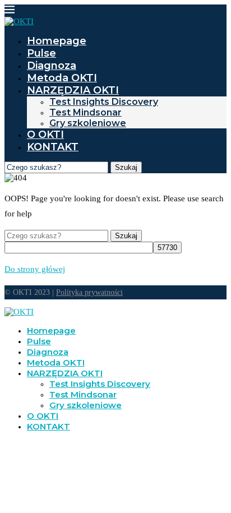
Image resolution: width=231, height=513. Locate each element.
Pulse (41, 53)
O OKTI (45, 134)
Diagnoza (51, 65)
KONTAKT (52, 147)
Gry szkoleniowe (87, 123)
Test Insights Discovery (103, 101)
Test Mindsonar (85, 112)
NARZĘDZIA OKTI (73, 90)
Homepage (56, 41)
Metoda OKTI (62, 78)
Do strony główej (34, 269)
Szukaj (126, 167)
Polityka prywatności (89, 292)
